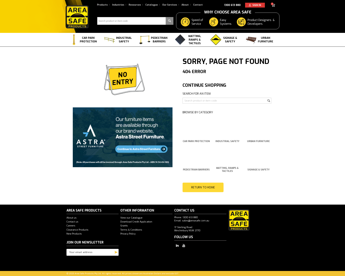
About (185, 4)
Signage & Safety (230, 39)
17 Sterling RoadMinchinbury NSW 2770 (187, 229)
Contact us (72, 221)
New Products (74, 233)
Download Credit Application (136, 221)
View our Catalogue (131, 217)
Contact (198, 4)
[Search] (169, 21)
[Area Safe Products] (77, 16)
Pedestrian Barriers (159, 39)
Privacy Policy (127, 233)
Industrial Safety (124, 39)
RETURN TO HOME (203, 187)
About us (71, 217)
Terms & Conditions (131, 229)
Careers (70, 225)
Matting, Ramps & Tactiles (194, 39)
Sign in (256, 5)
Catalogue (151, 4)
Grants (124, 225)
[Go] (116, 251)
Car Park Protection (88, 39)
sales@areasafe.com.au (195, 220)
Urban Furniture (265, 39)
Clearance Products (77, 229)
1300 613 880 (232, 5)
